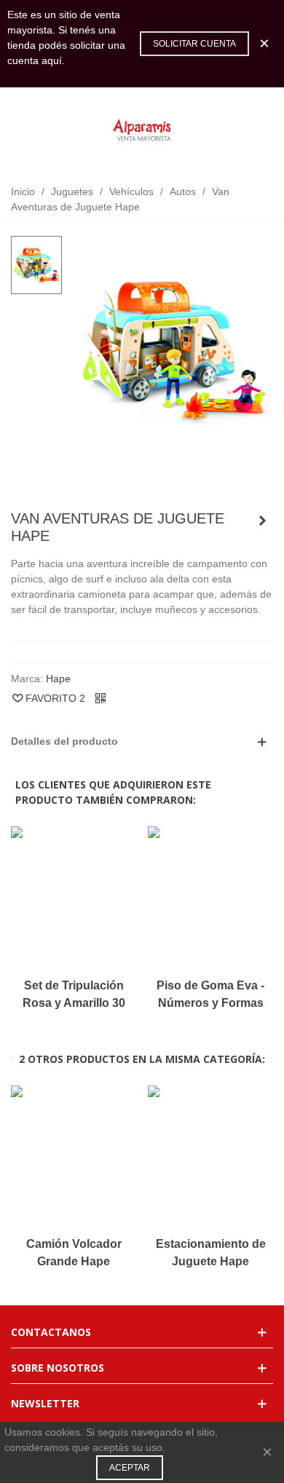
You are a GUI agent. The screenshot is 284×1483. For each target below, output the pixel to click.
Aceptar (129, 1468)
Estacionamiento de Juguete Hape (211, 1253)
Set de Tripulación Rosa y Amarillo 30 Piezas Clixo (74, 1003)
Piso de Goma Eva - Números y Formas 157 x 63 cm (210, 1003)
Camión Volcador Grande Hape (74, 1253)
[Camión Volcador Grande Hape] (262, 520)
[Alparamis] (142, 131)
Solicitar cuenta (194, 44)
